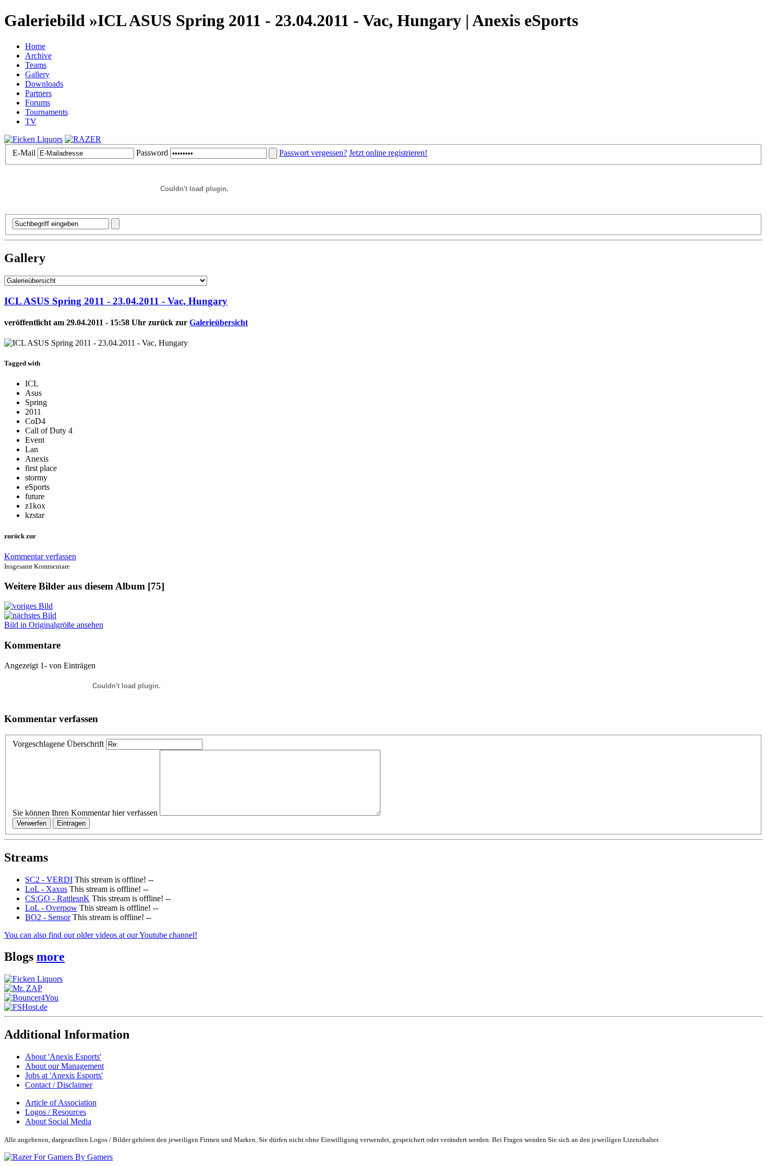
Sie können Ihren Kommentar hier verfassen (85, 812)
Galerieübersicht (218, 322)
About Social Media (58, 1121)
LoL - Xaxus (46, 889)
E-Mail (24, 152)
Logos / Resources (55, 1112)
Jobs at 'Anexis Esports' (64, 1075)
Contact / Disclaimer (58, 1084)
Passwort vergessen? (313, 152)
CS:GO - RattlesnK (57, 898)
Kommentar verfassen (40, 556)
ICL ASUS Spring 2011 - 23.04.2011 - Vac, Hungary (115, 301)
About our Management (64, 1066)
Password (152, 152)
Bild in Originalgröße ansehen (53, 624)
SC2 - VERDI (49, 879)
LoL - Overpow (51, 907)
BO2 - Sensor (47, 917)
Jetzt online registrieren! (388, 152)
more (51, 956)
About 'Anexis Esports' (63, 1056)
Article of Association (61, 1102)
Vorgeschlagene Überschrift (58, 743)
